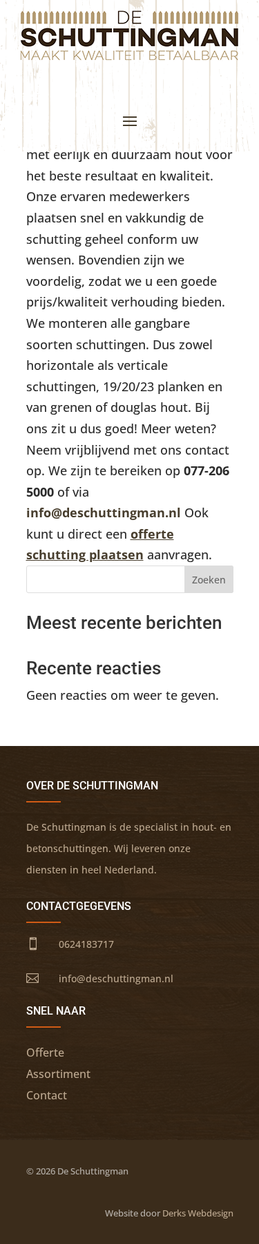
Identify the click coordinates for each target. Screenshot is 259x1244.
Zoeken (209, 579)
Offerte (45, 1052)
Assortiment (58, 1073)
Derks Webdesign (197, 1213)
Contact (46, 1095)
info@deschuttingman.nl (103, 512)
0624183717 (86, 944)
